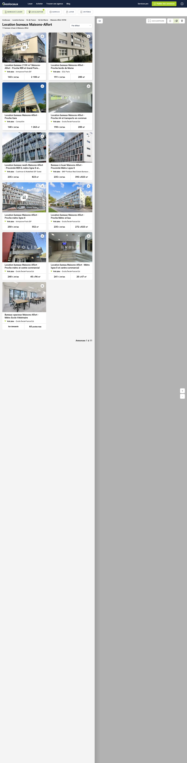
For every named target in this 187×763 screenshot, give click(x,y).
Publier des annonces (166, 4)
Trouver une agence (54, 4)
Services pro (143, 4)
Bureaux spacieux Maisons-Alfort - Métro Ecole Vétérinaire (22, 316)
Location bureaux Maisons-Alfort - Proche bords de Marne (67, 66)
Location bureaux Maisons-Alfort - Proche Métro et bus (67, 216)
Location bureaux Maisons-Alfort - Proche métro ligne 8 (21, 216)
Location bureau (18, 20)
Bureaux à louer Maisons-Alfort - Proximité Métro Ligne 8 (67, 166)
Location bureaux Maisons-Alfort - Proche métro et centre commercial (22, 266)
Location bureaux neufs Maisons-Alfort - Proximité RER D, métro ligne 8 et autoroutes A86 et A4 (24, 166)
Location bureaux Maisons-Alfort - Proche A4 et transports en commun (68, 116)
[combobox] (81, 25)
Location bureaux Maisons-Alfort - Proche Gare (21, 116)
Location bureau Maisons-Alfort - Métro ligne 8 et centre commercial (70, 266)
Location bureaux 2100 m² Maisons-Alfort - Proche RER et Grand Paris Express (23, 67)
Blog (68, 4)
